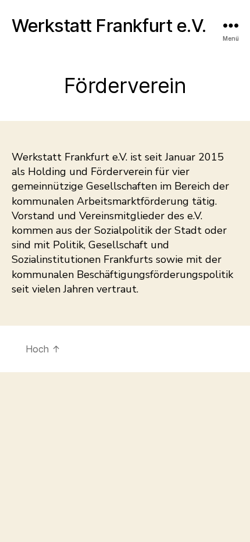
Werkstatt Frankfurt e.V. (109, 25)
